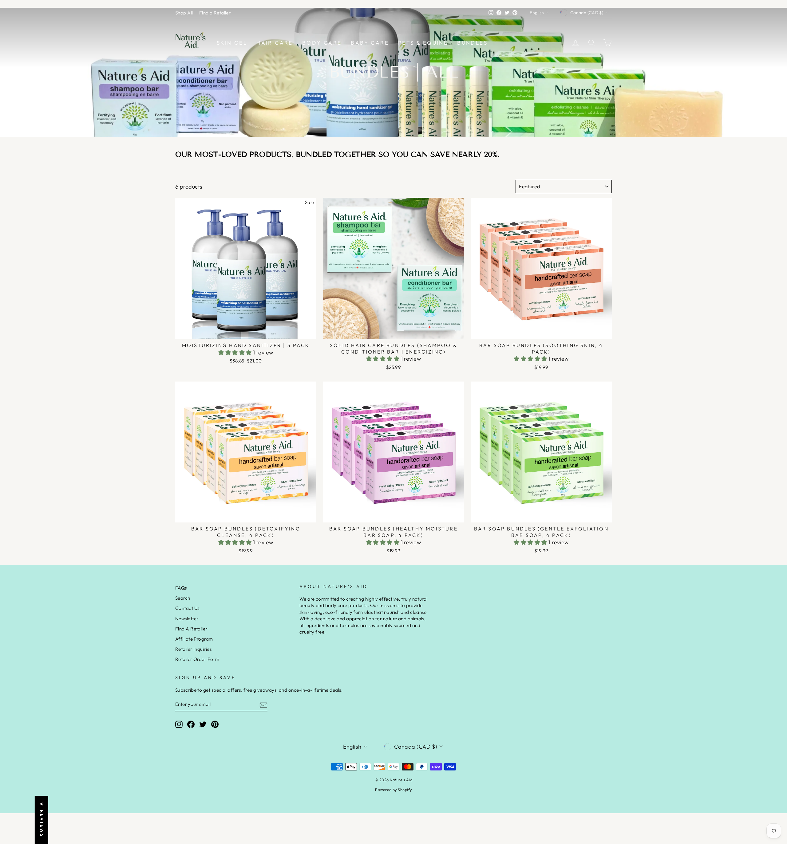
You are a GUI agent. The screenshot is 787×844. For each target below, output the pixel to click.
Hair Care (274, 42)
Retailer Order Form (197, 659)
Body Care (322, 42)
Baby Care (370, 42)
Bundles (472, 42)
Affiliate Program (194, 639)
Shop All (184, 13)
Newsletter (187, 619)
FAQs (181, 588)
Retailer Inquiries (193, 649)
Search (182, 598)
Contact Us (187, 608)
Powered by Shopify (393, 789)
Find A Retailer (191, 629)
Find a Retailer (215, 13)
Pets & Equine (423, 42)
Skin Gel (232, 42)
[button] (235, 352)
